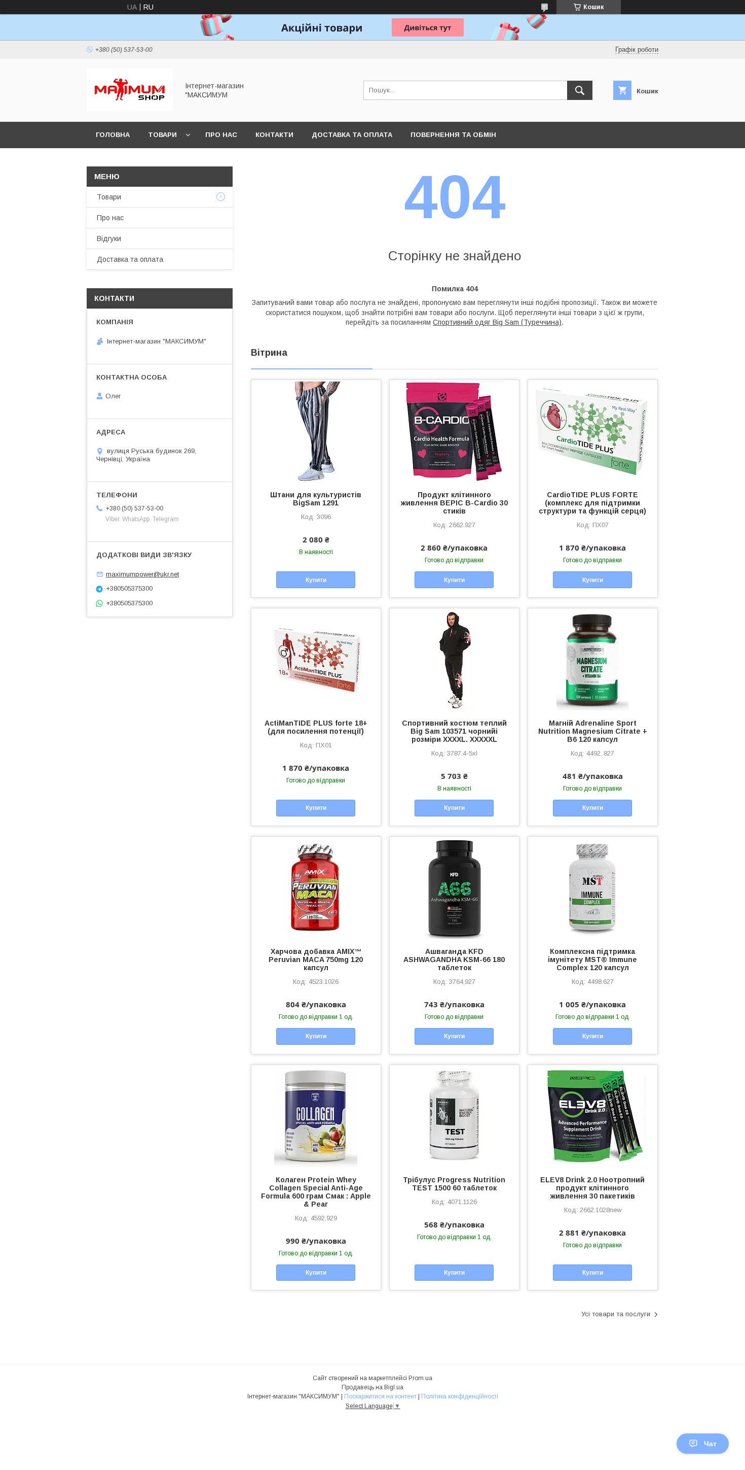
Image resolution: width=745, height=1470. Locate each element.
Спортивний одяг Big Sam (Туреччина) (497, 322)
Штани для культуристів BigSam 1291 (315, 499)
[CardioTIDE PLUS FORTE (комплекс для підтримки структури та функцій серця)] (592, 431)
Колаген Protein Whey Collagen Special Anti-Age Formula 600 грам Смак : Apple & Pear (316, 1192)
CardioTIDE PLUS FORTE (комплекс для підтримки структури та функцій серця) (592, 503)
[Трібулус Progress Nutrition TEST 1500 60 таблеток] (454, 1116)
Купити (316, 580)
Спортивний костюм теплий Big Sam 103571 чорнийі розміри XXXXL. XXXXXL (454, 731)
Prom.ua (420, 1378)
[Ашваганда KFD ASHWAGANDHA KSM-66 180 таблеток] (454, 887)
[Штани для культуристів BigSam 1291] (316, 431)
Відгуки (109, 238)
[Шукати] (579, 90)
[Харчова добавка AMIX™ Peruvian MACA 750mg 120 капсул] (316, 887)
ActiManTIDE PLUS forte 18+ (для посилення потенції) (316, 727)
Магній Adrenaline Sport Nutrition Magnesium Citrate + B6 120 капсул (592, 731)
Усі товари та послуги (615, 1314)
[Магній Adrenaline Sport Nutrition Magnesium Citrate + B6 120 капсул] (592, 659)
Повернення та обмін (453, 135)
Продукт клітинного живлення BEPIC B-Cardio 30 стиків (454, 503)
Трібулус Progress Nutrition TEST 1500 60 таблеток (454, 1184)
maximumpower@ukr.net (142, 574)
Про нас (221, 135)
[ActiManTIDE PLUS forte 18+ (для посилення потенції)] (316, 659)
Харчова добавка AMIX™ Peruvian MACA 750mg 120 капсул (316, 959)
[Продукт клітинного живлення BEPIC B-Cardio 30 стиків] (454, 431)
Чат (710, 1444)
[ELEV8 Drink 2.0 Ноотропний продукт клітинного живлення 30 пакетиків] (592, 1116)
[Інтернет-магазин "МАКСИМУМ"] (130, 109)
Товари (162, 135)
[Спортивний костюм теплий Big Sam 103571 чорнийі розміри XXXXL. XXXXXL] (454, 659)
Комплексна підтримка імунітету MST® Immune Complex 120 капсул (592, 959)
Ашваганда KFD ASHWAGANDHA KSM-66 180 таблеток (454, 959)
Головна (113, 135)
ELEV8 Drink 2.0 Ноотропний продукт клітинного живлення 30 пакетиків (592, 1188)
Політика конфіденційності (459, 1396)
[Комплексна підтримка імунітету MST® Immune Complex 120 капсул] (592, 887)
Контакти (274, 135)
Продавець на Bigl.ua (372, 1387)
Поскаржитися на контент (380, 1396)
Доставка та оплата (352, 135)
